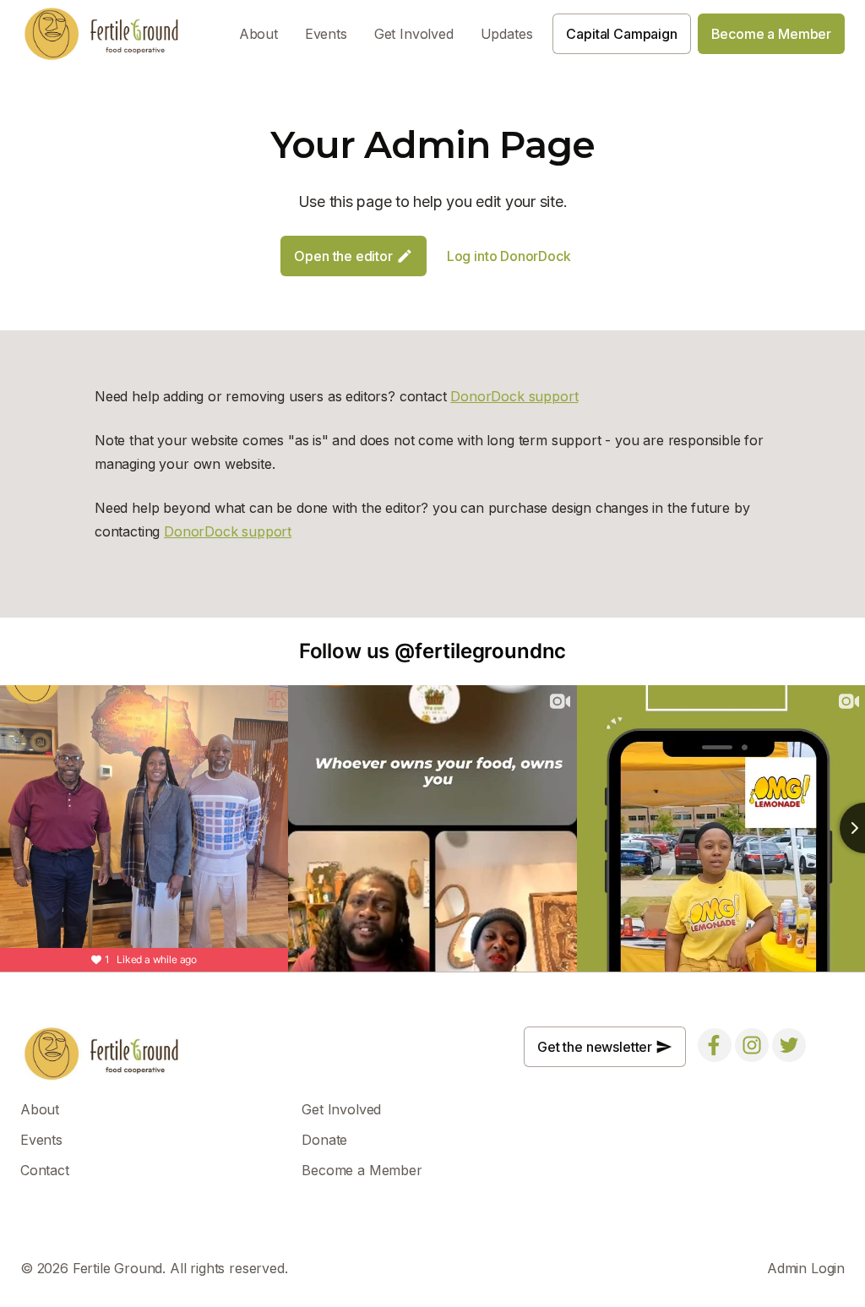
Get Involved (414, 33)
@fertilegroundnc (480, 651)
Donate (324, 1139)
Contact (44, 1170)
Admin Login (806, 1268)
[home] (102, 34)
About (258, 33)
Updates (507, 33)
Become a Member (362, 1170)
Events (326, 33)
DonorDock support (514, 396)
